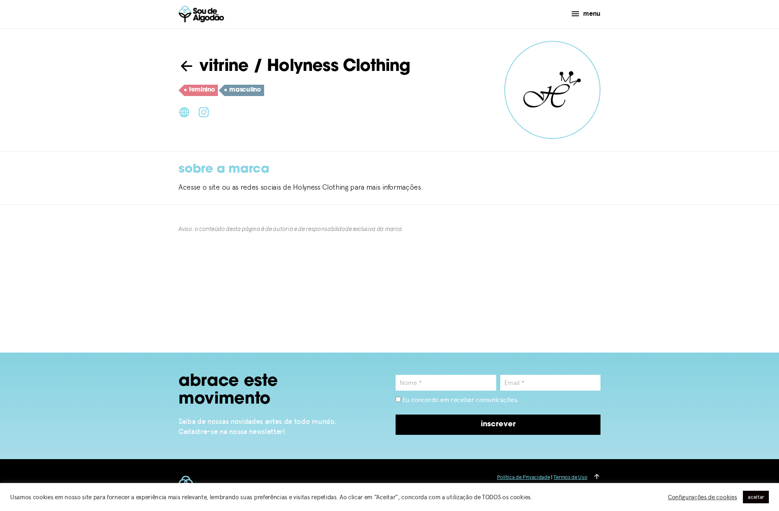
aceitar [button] (756, 497)
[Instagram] (203, 111)
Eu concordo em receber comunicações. (459, 400)
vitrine (222, 67)
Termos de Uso (570, 477)
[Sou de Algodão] (201, 14)
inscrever (498, 424)
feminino (202, 90)
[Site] (184, 111)
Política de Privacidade (523, 477)
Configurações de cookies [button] (702, 497)
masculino (244, 90)
